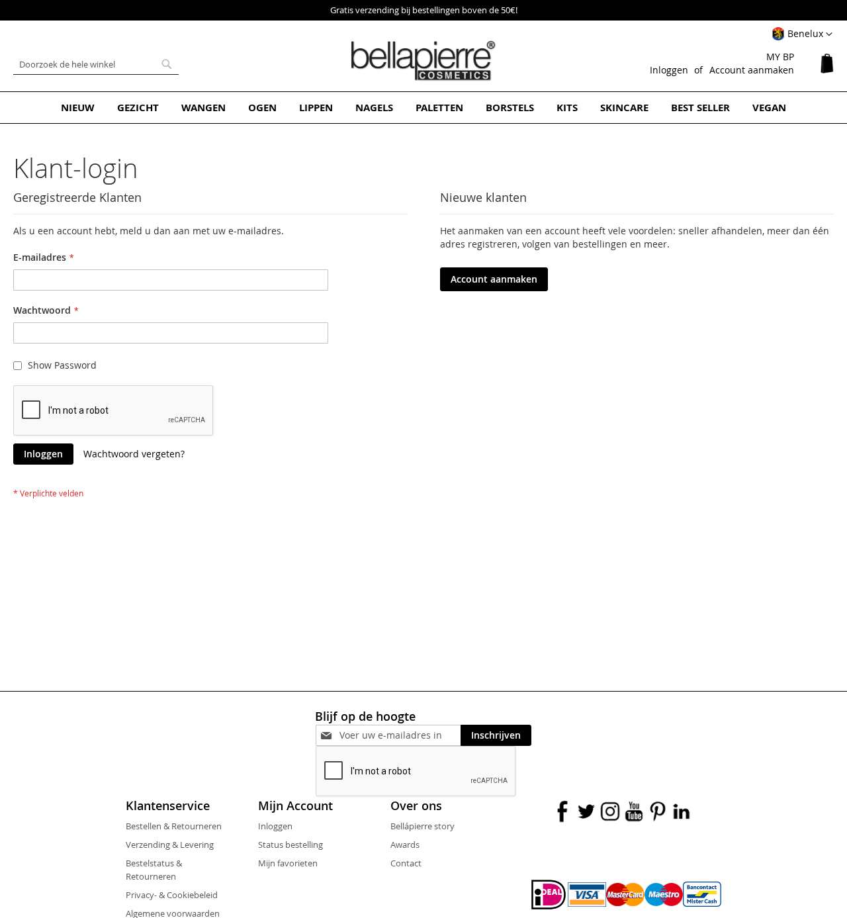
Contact (406, 863)
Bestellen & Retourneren (174, 826)
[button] (802, 34)
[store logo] (423, 60)
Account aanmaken (751, 70)
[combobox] (96, 64)
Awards (405, 844)
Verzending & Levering (170, 844)
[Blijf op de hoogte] (400, 735)
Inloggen (669, 70)
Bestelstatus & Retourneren (154, 869)
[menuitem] (78, 107)
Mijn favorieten (288, 863)
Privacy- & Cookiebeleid (172, 895)
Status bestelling (290, 844)
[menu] (423, 107)
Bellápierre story (422, 826)
